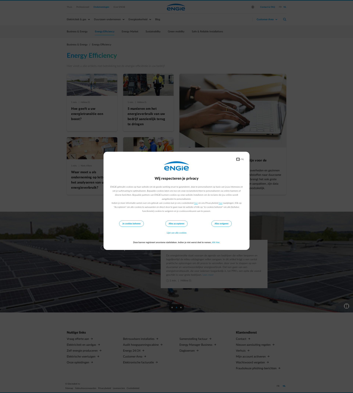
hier (196, 203)
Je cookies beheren (131, 224)
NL (242, 159)
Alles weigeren (222, 224)
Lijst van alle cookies (176, 233)
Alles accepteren (176, 224)
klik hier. (216, 242)
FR (238, 159)
